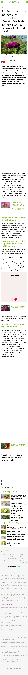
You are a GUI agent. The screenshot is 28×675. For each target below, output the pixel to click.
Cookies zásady (23, 562)
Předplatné (5, 554)
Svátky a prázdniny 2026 (5, 598)
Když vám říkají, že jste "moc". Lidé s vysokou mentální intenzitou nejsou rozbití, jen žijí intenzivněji (14, 647)
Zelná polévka (3, 587)
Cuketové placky (12, 590)
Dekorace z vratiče (8, 595)
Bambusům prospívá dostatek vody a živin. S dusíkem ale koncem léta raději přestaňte (12, 621)
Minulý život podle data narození (8, 578)
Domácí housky (19, 587)
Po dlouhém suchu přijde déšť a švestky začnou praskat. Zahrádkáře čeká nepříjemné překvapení (12, 626)
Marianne (12, 556)
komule (4, 481)
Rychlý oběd (7, 585)
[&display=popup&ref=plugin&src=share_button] (2, 62)
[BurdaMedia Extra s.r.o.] (14, 567)
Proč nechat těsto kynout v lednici (15, 574)
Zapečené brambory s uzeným (20, 588)
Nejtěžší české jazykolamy (22, 576)
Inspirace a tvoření (9, 594)
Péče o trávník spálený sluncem (15, 593)
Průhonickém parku (19, 189)
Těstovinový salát (10, 588)
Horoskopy (18, 578)
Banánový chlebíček (15, 585)
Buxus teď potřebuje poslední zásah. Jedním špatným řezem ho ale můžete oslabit (17, 518)
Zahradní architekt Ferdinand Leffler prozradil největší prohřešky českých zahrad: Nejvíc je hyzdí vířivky (14, 638)
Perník (24, 584)
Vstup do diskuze (5, 487)
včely (15, 231)
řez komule (5, 483)
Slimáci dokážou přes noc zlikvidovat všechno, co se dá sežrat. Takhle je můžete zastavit (16, 532)
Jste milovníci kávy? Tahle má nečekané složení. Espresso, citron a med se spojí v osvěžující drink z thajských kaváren (14, 660)
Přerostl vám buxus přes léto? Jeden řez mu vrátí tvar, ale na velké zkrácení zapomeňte (13, 630)
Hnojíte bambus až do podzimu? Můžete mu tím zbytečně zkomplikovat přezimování (17, 511)
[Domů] (6, 551)
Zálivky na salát (23, 585)
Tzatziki (2, 585)
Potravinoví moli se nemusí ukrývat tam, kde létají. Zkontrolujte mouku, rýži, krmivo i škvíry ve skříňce (14, 617)
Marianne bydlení (14, 558)
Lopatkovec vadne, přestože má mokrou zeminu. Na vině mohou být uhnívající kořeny (14, 608)
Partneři (4, 562)
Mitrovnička (6, 600)
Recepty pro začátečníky (14, 584)
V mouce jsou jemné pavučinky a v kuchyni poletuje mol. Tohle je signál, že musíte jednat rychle (19, 504)
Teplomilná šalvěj (14, 598)
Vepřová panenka (11, 587)
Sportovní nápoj (4, 590)
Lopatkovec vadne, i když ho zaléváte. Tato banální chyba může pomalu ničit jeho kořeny (18, 497)
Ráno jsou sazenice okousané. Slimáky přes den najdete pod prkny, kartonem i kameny (13, 612)
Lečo (21, 584)
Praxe (6, 7)
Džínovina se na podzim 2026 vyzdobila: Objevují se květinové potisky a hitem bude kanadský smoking (13, 651)
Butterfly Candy (13, 483)
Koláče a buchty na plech (11, 576)
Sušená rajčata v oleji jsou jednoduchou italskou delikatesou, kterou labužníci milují (13, 643)
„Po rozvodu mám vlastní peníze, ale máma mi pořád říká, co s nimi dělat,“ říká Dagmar (14, 656)
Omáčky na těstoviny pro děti (10, 575)
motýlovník (16, 481)
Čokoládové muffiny (22, 582)
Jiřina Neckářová (11, 60)
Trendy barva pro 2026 (20, 597)
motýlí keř (9, 481)
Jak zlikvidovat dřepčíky (14, 600)
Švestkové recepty (13, 582)
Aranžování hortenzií (11, 597)
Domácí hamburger (5, 584)
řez (6, 252)
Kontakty (5, 556)
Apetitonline (13, 554)
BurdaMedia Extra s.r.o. (15, 668)
